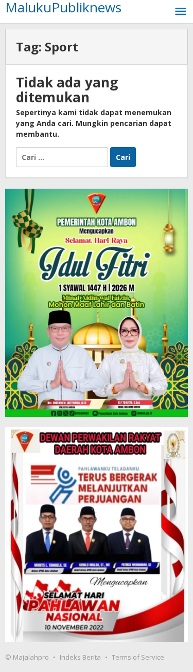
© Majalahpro (27, 657)
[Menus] (180, 12)
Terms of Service (138, 657)
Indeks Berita (80, 657)
